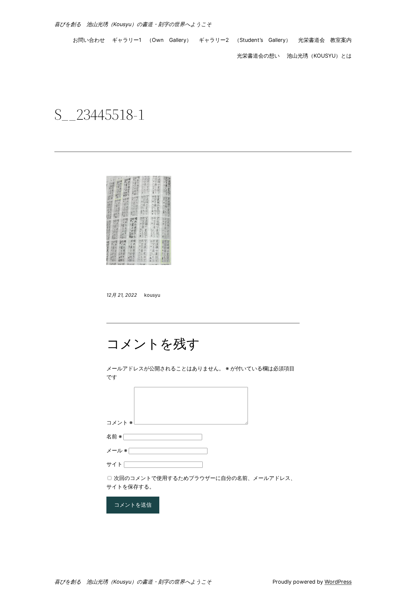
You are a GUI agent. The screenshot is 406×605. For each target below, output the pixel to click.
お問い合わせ (89, 40)
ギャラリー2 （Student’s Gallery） (245, 40)
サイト (114, 464)
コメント (119, 422)
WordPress (338, 582)
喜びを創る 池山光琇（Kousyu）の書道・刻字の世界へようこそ (133, 24)
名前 (114, 436)
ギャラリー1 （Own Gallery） (152, 40)
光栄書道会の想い (258, 56)
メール (116, 450)
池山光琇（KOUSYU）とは (319, 56)
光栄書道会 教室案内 (325, 40)
